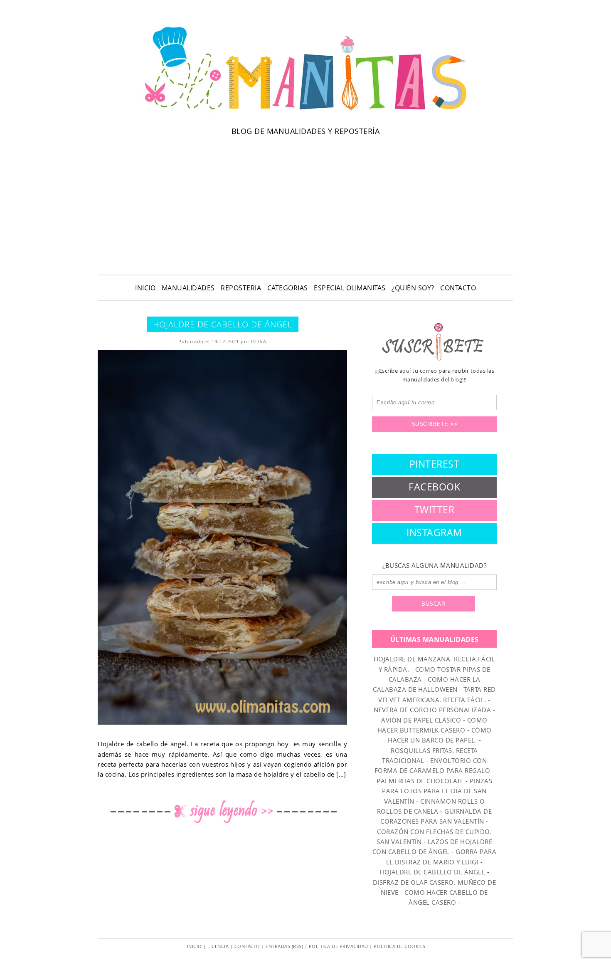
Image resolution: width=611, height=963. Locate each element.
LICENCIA (218, 946)
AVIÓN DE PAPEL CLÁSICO (421, 720)
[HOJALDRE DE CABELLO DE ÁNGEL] (222, 537)
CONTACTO (458, 287)
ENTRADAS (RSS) (284, 946)
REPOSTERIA (241, 287)
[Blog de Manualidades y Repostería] (305, 114)
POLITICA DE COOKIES (400, 946)
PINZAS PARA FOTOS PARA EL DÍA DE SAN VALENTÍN (437, 791)
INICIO (145, 287)
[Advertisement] (305, 204)
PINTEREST (434, 463)
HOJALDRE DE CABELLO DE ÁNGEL (222, 324)
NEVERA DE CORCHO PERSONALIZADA (432, 710)
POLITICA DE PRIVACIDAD (338, 946)
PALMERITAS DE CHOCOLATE (420, 781)
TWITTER (434, 509)
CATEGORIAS (287, 287)
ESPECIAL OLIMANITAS (350, 287)
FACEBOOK (434, 486)
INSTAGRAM (434, 532)
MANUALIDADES (188, 287)
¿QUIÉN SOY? (413, 287)
